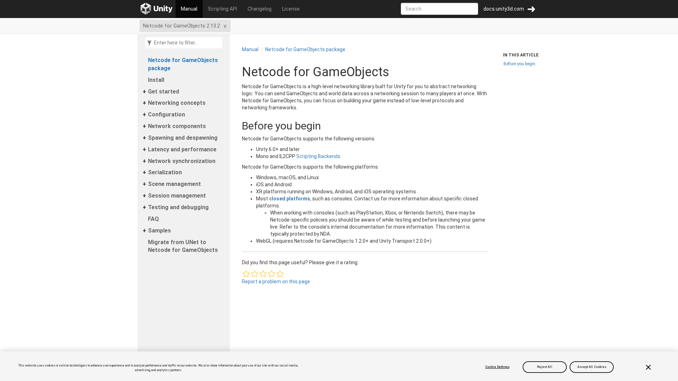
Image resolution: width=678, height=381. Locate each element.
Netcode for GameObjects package (183, 64)
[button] (246, 274)
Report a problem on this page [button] (276, 281)
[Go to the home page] (157, 9)
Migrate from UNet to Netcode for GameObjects (183, 246)
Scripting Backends (318, 156)
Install (156, 80)
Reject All (544, 367)
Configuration (166, 114)
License (291, 9)
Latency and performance (182, 149)
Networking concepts (177, 102)
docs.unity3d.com (503, 9)
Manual (189, 9)
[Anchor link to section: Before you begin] (235, 126)
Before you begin (519, 63)
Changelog (260, 9)
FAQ (153, 219)
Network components (177, 126)
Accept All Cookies (592, 367)
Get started (163, 91)
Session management (177, 195)
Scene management (174, 184)
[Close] (648, 367)
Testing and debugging (178, 207)
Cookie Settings (497, 367)
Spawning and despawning (183, 137)
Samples (159, 230)
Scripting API (222, 9)
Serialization (165, 172)
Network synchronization (181, 161)
